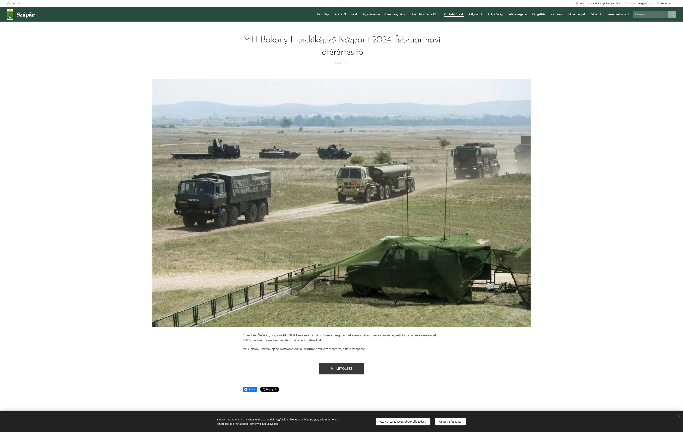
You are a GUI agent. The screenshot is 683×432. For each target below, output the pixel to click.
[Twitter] (14, 4)
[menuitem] (324, 14)
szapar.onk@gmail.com (641, 3)
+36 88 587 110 (668, 3)
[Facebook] (8, 4)
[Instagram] (19, 4)
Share (251, 389)
